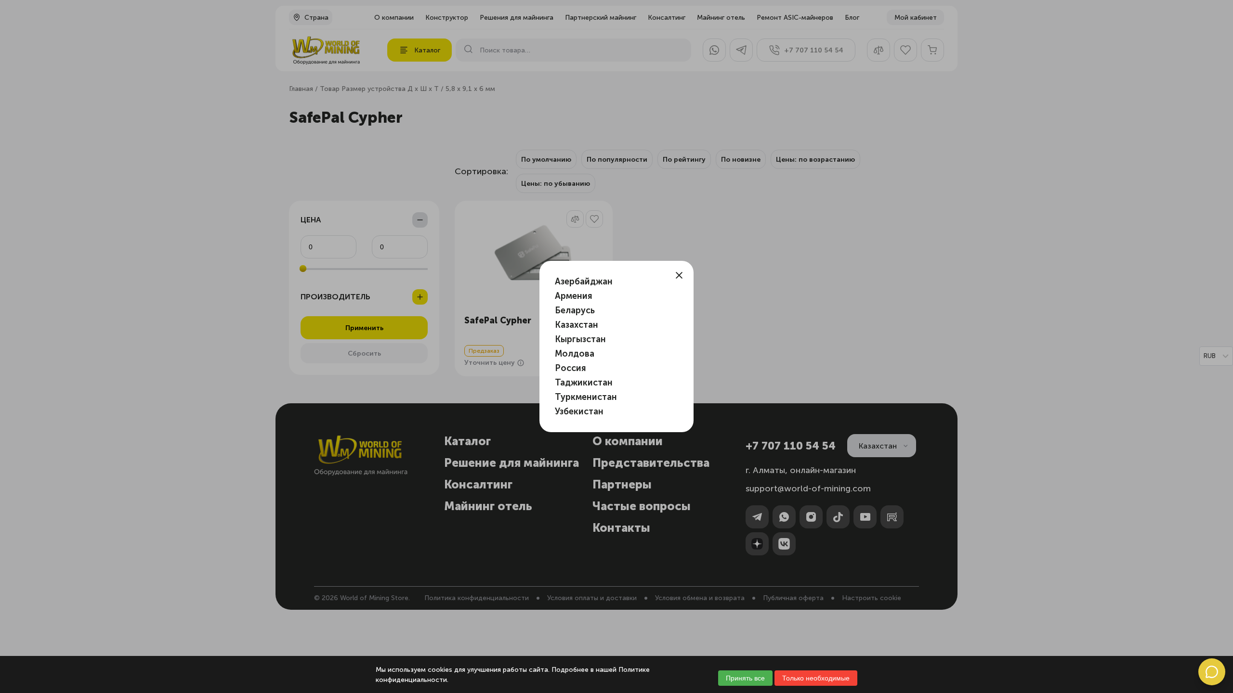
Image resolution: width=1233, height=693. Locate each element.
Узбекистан (579, 411)
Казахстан (576, 325)
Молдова (574, 353)
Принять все (745, 678)
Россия (570, 368)
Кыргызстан (580, 339)
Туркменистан (586, 397)
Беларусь (575, 310)
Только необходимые (816, 678)
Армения (573, 296)
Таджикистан (584, 382)
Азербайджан (584, 281)
